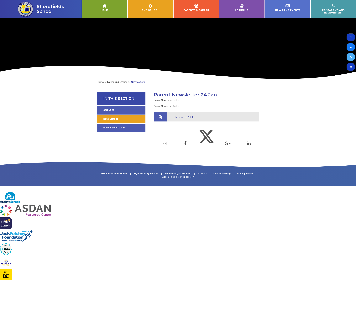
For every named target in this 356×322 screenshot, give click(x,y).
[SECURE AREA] (351, 47)
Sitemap (202, 174)
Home (100, 81)
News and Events (117, 81)
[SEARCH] (351, 37)
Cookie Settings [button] (222, 174)
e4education (187, 177)
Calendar (108, 110)
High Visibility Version (146, 174)
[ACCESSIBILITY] (351, 67)
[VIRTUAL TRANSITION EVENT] (351, 57)
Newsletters (138, 81)
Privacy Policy (245, 174)
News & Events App (114, 128)
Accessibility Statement (178, 174)
